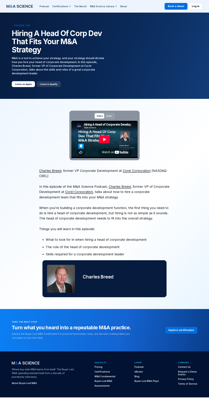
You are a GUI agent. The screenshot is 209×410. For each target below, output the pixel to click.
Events (182, 374)
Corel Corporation (137, 171)
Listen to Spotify (48, 84)
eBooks (138, 371)
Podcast (139, 367)
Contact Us (184, 367)
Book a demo (176, 6)
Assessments (102, 385)
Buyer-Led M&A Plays (146, 381)
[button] (61, 6)
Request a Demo (187, 371)
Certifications (102, 371)
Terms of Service (187, 384)
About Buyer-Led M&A (24, 383)
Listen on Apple (23, 84)
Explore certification (181, 330)
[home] (20, 6)
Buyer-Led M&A (103, 381)
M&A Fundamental (105, 376)
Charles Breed (50, 171)
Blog (136, 376)
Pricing (98, 367)
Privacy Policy (186, 379)
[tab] (99, 115)
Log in (195, 6)
